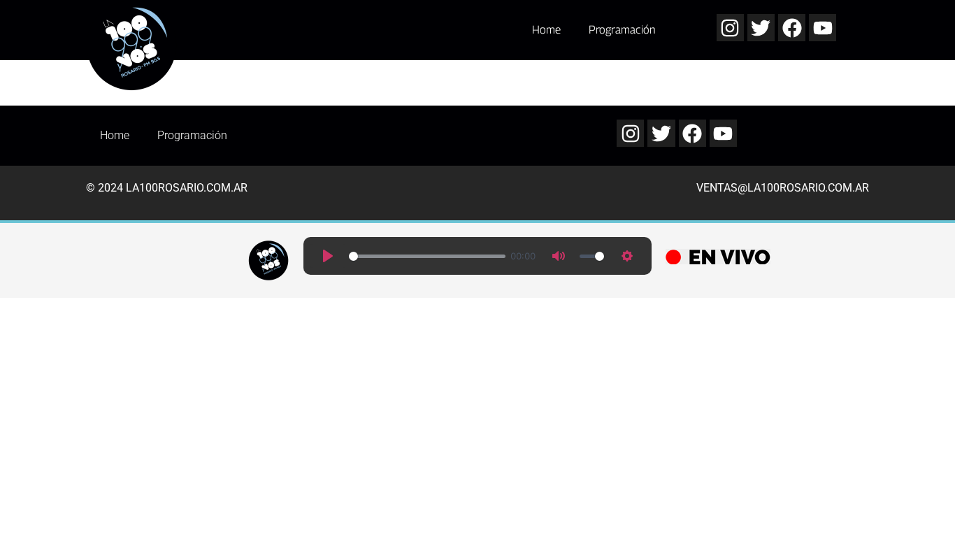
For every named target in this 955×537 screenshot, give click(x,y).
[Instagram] (730, 27)
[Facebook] (791, 27)
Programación (622, 29)
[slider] (427, 256)
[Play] (327, 256)
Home (546, 29)
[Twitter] (761, 27)
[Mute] (558, 256)
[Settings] (627, 256)
